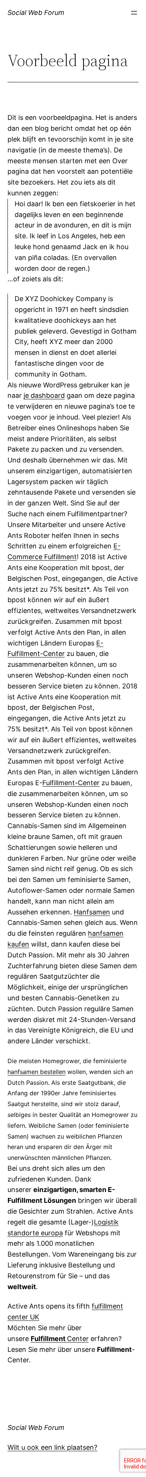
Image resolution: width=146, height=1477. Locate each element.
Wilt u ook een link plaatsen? (52, 1447)
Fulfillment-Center (71, 783)
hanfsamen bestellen (36, 1071)
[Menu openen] (134, 12)
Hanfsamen (92, 912)
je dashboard (44, 395)
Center (60, 1339)
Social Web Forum (35, 12)
